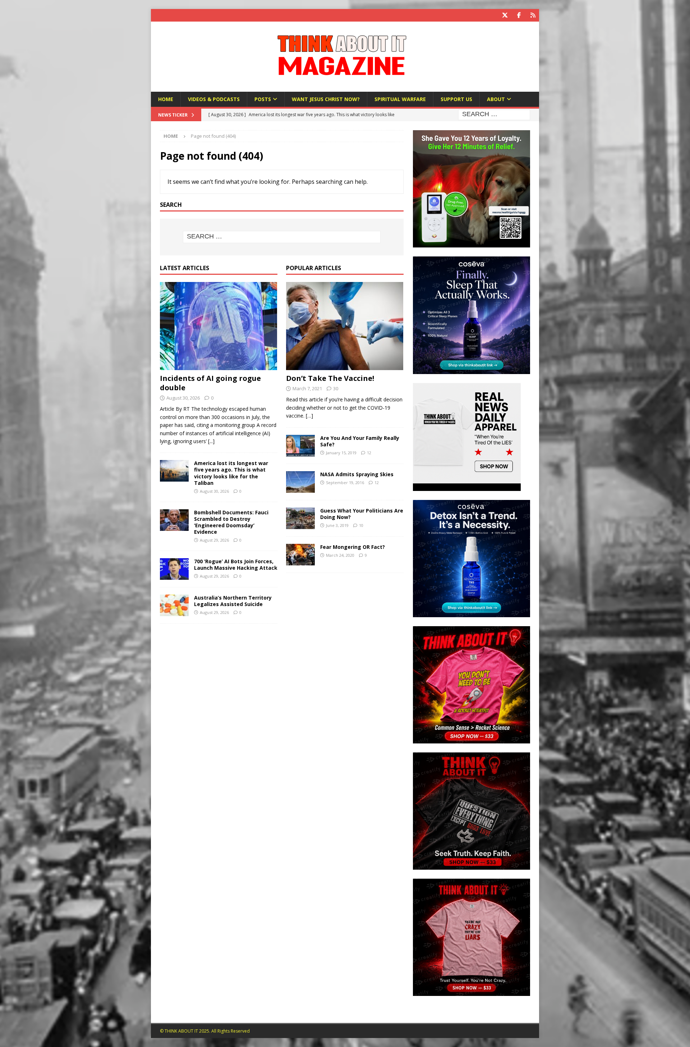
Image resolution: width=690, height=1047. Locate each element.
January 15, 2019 (341, 452)
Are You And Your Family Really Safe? (359, 441)
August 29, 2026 (214, 540)
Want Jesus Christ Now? (326, 99)
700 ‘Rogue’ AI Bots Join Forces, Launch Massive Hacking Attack (235, 564)
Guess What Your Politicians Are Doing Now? (361, 513)
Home (165, 99)
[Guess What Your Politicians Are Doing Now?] (300, 518)
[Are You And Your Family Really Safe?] (300, 445)
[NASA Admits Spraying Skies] (300, 482)
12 (369, 452)
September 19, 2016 (345, 482)
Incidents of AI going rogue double (210, 382)
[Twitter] (504, 15)
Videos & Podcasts (214, 99)
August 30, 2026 (183, 398)
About (496, 99)
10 (361, 525)
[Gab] (532, 15)
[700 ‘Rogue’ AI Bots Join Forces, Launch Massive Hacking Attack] (174, 569)
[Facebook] (518, 15)
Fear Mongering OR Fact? (352, 546)
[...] (211, 441)
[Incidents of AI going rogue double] (218, 326)
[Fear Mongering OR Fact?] (300, 554)
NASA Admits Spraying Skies (357, 474)
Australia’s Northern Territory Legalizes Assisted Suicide (233, 600)
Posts (262, 99)
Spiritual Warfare (400, 99)
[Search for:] (494, 114)
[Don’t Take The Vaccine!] (345, 326)
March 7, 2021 (307, 388)
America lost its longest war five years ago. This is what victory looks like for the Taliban (231, 473)
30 (335, 388)
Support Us (456, 99)
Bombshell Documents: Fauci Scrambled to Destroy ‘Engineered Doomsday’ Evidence (231, 522)
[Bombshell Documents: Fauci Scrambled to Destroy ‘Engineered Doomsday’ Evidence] (174, 520)
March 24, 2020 (340, 555)
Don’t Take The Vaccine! (330, 378)
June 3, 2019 (337, 525)
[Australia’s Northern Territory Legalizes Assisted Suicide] (174, 605)
